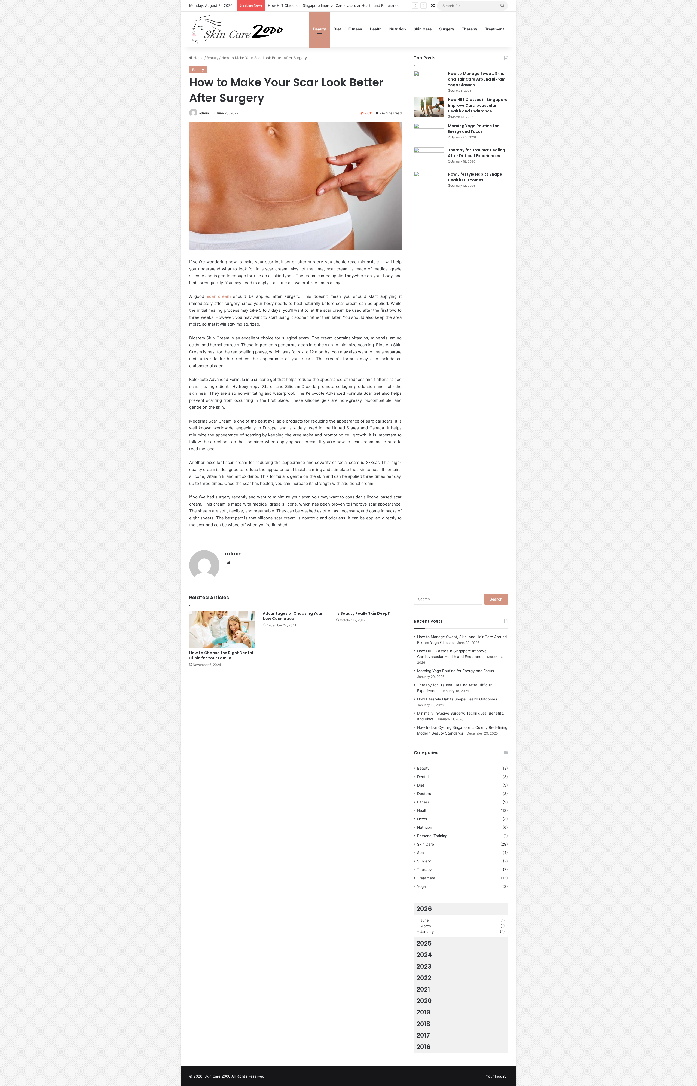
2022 (424, 978)
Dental (423, 777)
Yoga (421, 886)
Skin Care (423, 29)
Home (198, 58)
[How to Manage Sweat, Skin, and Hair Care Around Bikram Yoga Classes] (429, 81)
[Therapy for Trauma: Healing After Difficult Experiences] (429, 157)
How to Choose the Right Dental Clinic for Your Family (221, 655)
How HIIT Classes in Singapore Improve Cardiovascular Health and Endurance (478, 105)
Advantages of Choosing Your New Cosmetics (293, 616)
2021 (423, 989)
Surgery (446, 29)
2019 (423, 1012)
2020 (424, 1000)
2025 (424, 943)
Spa (420, 853)
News (422, 819)
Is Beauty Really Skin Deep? (363, 613)
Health (376, 29)
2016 (423, 1046)
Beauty (319, 29)
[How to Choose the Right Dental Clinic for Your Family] (222, 629)
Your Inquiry (496, 1076)
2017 (423, 1035)
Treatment (494, 29)
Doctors (424, 793)
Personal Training (432, 836)
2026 (424, 908)
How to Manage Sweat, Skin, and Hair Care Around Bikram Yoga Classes (477, 79)
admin (204, 113)
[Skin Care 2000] (238, 29)
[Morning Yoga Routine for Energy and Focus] (429, 133)
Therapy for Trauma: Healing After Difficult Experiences (476, 152)
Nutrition (397, 29)
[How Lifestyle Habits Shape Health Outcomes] (429, 376)
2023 (424, 966)
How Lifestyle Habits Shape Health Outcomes (475, 177)
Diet (337, 29)
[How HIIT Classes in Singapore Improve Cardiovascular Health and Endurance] (429, 107)
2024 (424, 954)
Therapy (469, 29)
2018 (423, 1024)
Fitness (355, 29)
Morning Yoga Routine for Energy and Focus (473, 128)
